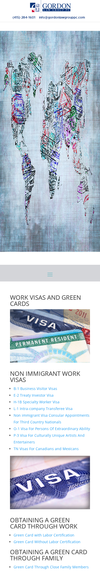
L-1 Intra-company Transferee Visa (43, 408)
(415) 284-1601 (24, 17)
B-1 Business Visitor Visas (35, 388)
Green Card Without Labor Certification (47, 541)
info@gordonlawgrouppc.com (62, 17)
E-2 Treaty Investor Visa (34, 395)
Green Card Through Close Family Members (51, 566)
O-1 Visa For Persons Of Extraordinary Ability (52, 428)
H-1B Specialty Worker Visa (36, 401)
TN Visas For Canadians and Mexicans (46, 448)
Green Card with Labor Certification (44, 535)
